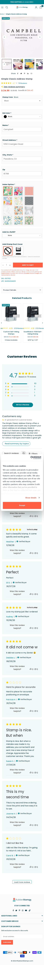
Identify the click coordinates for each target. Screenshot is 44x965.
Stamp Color (10, 97)
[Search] (7, 7)
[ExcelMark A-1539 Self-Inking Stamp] (33, 314)
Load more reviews (22, 882)
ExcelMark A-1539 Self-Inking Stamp (33, 333)
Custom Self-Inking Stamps (11, 333)
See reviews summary (14, 86)
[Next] (40, 37)
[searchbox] (11, 453)
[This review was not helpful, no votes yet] (35, 516)
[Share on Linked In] (28, 74)
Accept (22, 505)
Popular (5, 18)
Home (2, 14)
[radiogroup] (22, 205)
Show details (30, 498)
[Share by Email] (31, 74)
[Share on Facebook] (18, 74)
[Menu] (2, 7)
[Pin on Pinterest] (25, 74)
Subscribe (7, 942)
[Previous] (4, 37)
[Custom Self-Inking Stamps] (11, 314)
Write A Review (22, 404)
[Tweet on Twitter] (21, 74)
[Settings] (36, 7)
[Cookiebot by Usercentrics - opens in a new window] (31, 457)
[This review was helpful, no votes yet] (31, 516)
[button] (22, 113)
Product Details (9, 290)
